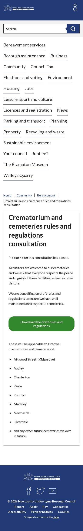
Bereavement (46, 195)
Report (19, 506)
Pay (45, 506)
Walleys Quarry (18, 175)
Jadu (56, 517)
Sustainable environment (27, 142)
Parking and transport (24, 120)
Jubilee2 (40, 153)
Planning (58, 120)
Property (12, 131)
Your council (15, 153)
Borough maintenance (24, 55)
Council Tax (42, 66)
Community (14, 66)
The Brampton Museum (25, 164)
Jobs (29, 88)
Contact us (61, 506)
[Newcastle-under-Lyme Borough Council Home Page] (18, 8)
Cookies (64, 512)
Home (7, 195)
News (62, 110)
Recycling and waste (45, 131)
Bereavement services (24, 44)
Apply (33, 506)
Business (58, 55)
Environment (60, 77)
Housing (11, 88)
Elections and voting (23, 77)
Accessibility (17, 512)
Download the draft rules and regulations (41, 324)
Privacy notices (42, 512)
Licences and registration (27, 110)
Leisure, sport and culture (27, 99)
